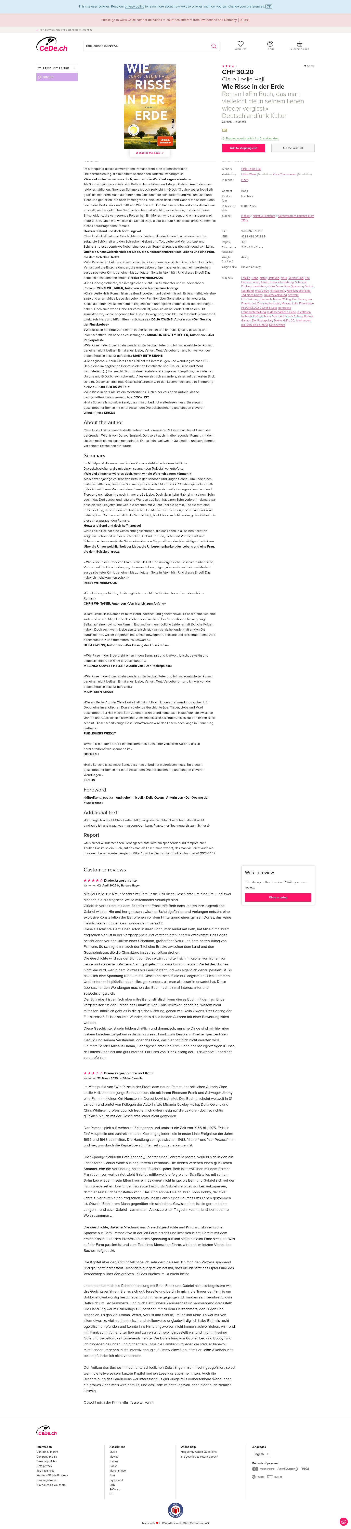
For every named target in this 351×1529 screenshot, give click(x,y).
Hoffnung (273, 278)
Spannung (297, 286)
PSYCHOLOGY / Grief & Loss (259, 307)
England (246, 286)
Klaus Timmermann (284, 174)
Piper (244, 180)
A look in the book (148, 153)
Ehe (307, 278)
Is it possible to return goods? (199, 1456)
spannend (247, 290)
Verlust (309, 286)
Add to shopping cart (243, 148)
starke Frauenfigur (279, 286)
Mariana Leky (290, 303)
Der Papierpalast (262, 320)
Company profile (47, 1456)
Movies (113, 1456)
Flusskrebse (306, 303)
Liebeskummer (250, 282)
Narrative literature (264, 216)
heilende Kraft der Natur (256, 316)
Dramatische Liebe (268, 303)
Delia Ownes (277, 324)
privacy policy (134, 6)
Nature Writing (282, 299)
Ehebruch (266, 299)
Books (48, 77)
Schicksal (301, 282)
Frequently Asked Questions (199, 1452)
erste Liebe (262, 290)
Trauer (264, 282)
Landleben (259, 286)
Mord (284, 278)
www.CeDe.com (131, 20)
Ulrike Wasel (248, 174)
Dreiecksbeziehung (282, 282)
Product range (56, 68)
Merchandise (117, 1470)
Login (270, 49)
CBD (112, 1485)
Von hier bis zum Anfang (287, 316)
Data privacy (44, 1466)
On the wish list (293, 148)
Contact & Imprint (47, 1452)
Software (114, 1489)
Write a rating (278, 897)
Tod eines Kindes (251, 295)
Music (113, 1452)
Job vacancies (45, 1470)
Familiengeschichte (299, 290)
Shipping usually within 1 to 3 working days (252, 138)
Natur (263, 278)
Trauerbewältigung (275, 295)
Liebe (254, 278)
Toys (112, 1475)
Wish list (241, 49)
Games (113, 1461)
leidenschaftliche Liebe (281, 312)
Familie (245, 278)
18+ (111, 1494)
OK (269, 6)
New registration (47, 1480)
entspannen (277, 290)
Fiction (245, 216)
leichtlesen (304, 312)
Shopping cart (299, 49)
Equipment (116, 1480)
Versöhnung (295, 278)
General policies (47, 1461)
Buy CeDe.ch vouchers (51, 1485)
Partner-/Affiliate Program (52, 1475)
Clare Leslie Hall (251, 169)
